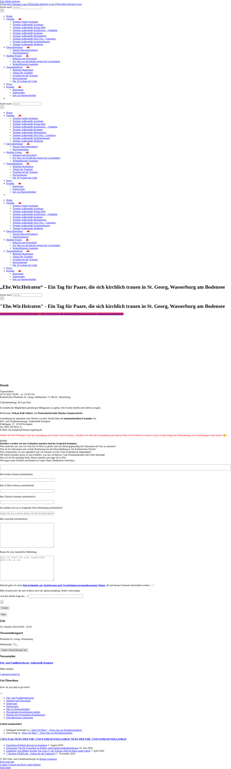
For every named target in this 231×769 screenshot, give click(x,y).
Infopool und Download (18, 700)
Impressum (11, 703)
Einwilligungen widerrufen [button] (19, 717)
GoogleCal (14, 674)
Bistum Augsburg (48, 759)
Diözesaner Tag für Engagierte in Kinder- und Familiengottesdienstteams (42, 748)
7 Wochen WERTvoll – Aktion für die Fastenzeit (30, 753)
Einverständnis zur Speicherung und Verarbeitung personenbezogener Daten (64, 585)
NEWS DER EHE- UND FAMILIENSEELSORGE (98, 739)
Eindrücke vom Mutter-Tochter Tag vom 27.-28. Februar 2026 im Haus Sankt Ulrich (48, 751)
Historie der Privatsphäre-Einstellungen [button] (25, 714)
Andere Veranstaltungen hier (14, 650)
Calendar (4, 674)
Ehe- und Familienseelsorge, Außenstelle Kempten (26, 662)
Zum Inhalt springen (10, 1)
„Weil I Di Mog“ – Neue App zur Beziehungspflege (56, 730)
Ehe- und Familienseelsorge (20, 698)
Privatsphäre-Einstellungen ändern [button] (23, 712)
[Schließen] (1, 693)
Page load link (7, 762)
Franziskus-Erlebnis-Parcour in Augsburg (26, 745)
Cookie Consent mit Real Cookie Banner (20, 764)
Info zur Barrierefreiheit (18, 709)
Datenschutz (12, 706)
